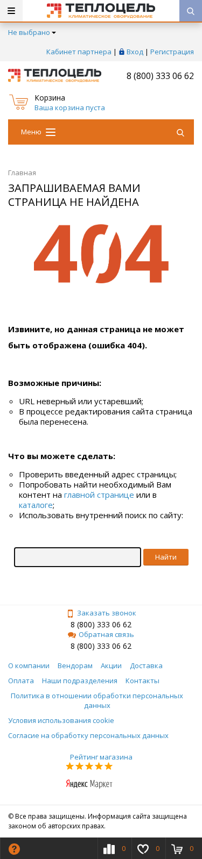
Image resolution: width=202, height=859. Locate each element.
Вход (135, 51)
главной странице (99, 494)
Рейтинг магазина (101, 757)
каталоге (36, 504)
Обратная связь (106, 634)
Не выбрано (29, 32)
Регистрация (172, 51)
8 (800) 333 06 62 (160, 76)
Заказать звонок (106, 613)
